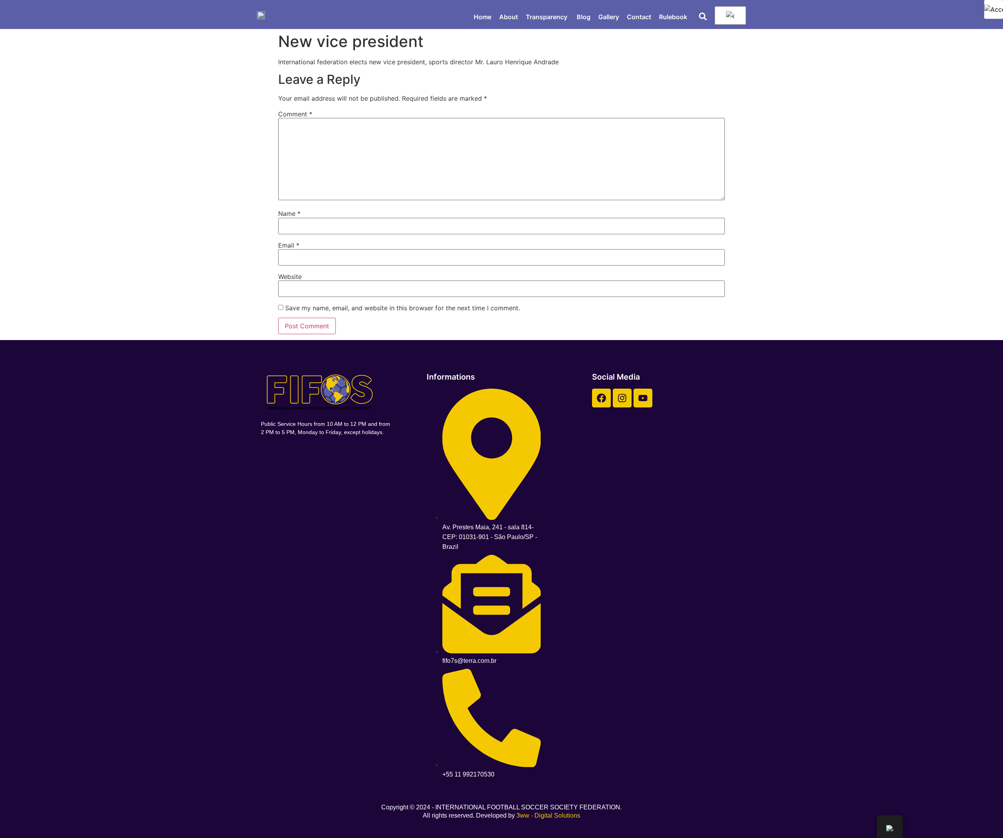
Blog (583, 17)
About (508, 17)
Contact (639, 17)
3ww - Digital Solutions (548, 815)
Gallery (608, 17)
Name (289, 213)
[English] (729, 15)
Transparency (547, 17)
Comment (295, 114)
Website (290, 276)
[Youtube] (643, 398)
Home (482, 17)
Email (288, 245)
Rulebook (673, 17)
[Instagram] (622, 398)
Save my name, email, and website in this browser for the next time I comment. (402, 308)
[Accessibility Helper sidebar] (993, 9)
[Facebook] (601, 398)
